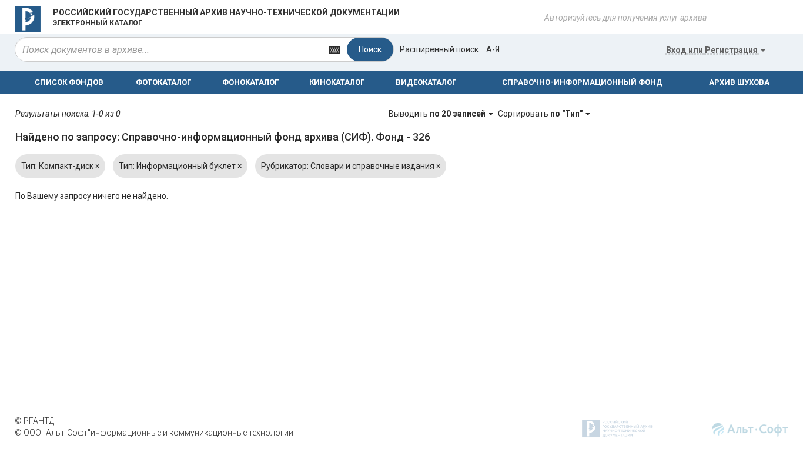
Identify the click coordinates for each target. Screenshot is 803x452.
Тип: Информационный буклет (180, 166)
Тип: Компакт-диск (60, 166)
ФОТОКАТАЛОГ (163, 82)
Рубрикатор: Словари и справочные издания (350, 166)
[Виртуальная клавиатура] (334, 49)
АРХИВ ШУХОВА (739, 82)
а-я (493, 49)
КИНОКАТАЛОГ (336, 82)
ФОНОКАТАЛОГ (250, 82)
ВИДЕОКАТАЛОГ (426, 82)
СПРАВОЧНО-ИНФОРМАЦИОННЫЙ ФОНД (582, 82)
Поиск (370, 49)
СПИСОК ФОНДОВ (69, 82)
